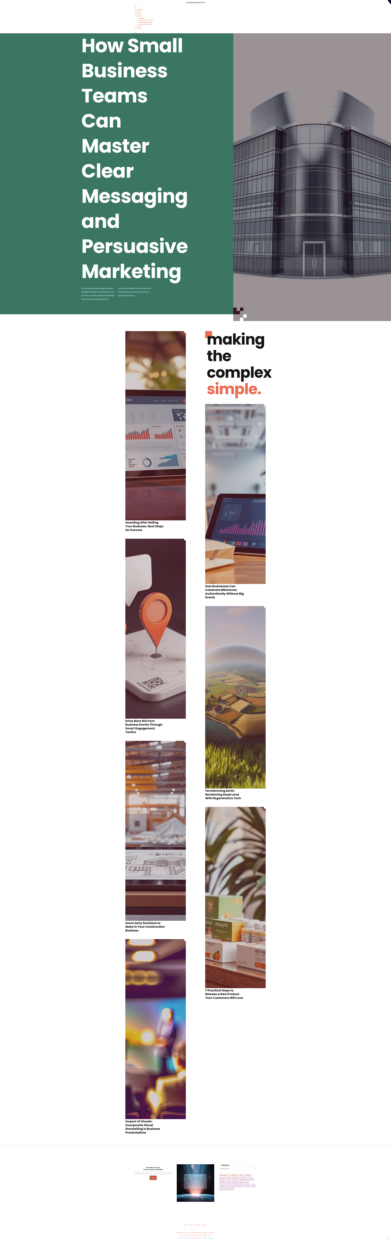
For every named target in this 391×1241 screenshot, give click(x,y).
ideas (241, 1182)
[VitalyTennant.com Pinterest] (198, 1228)
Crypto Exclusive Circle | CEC (145, 20)
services (251, 1179)
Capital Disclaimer (195, 1235)
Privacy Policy (184, 1235)
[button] (389, 2)
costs (232, 1186)
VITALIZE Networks (195, 1232)
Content (139, 14)
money (235, 1179)
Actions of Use (207, 1235)
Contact (139, 26)
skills (253, 1186)
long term (239, 1186)
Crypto (139, 16)
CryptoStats (141, 18)
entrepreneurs (224, 1186)
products (222, 1182)
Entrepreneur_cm (182, 1232)
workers (228, 1179)
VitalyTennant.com (194, 1238)
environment (229, 1189)
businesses (223, 1175)
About (138, 12)
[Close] (135, 32)
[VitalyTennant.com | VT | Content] (203, 1228)
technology (243, 1179)
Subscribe (139, 10)
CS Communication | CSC (145, 24)
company (247, 1175)
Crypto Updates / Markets (145, 22)
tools (246, 1182)
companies (233, 1175)
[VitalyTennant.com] (136, 8)
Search (139, 29)
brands (235, 1182)
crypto (222, 1189)
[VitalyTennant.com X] (193, 1228)
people (222, 1179)
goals (229, 1182)
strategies (247, 1186)
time (240, 1175)
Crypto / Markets (208, 1232)
